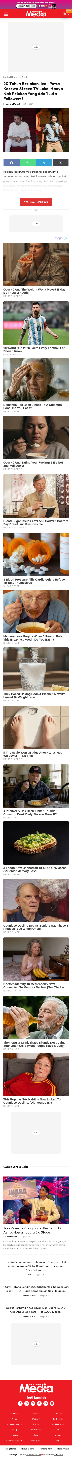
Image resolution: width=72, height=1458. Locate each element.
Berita (25, 77)
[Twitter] (33, 1403)
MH (29, 1274)
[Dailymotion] (52, 1403)
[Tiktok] (39, 1403)
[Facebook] (20, 1403)
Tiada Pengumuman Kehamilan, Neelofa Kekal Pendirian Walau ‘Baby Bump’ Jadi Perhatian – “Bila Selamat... (36, 1266)
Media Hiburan (10, 77)
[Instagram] (26, 1403)
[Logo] (36, 14)
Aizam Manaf (13, 104)
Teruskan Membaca (36, 202)
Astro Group (58, 1455)
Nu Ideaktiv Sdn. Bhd (33, 1455)
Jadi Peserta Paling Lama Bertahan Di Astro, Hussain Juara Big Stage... (32, 1230)
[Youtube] (45, 1403)
